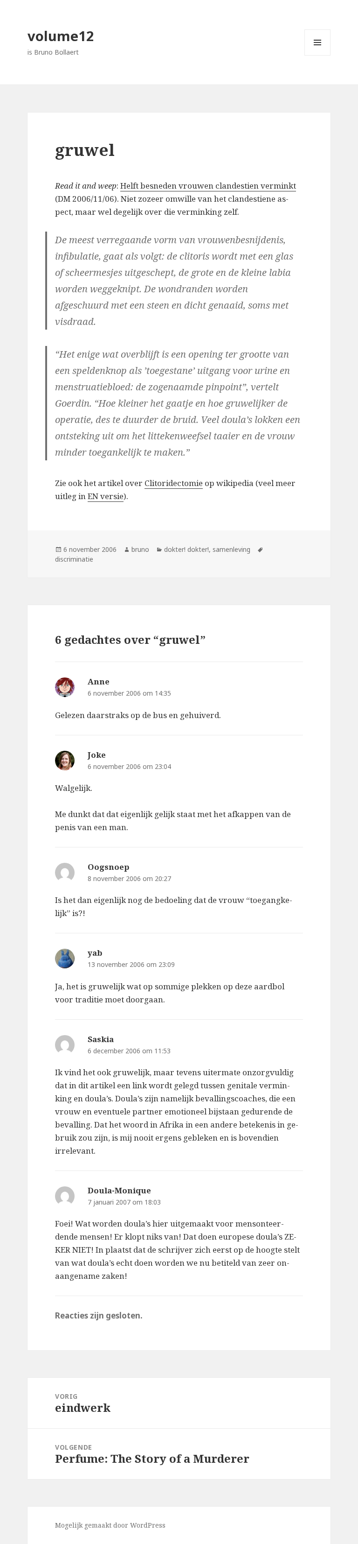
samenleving (231, 549)
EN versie (106, 496)
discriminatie (74, 559)
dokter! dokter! (186, 549)
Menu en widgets (317, 55)
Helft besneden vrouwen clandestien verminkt (208, 185)
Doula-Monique (119, 1190)
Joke (97, 754)
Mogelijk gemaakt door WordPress (110, 1525)
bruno (140, 549)
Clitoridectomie (174, 483)
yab (95, 952)
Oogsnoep (108, 866)
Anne (99, 681)
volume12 (61, 36)
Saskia (101, 1039)
